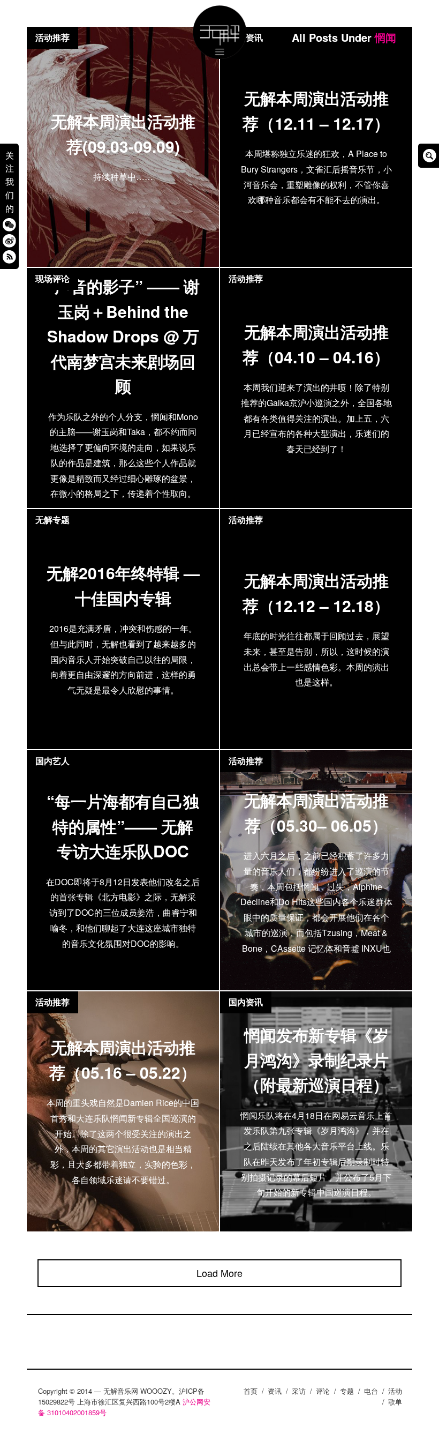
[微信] (9, 224)
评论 (323, 1391)
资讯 (275, 1391)
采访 (299, 1391)
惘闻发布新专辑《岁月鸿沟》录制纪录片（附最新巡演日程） (316, 1059)
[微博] (9, 240)
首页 (251, 1391)
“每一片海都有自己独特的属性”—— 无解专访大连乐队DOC (123, 825)
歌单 (395, 1401)
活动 (395, 1391)
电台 (371, 1391)
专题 (347, 1391)
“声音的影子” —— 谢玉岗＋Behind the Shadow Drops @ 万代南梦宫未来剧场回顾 (123, 335)
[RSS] (9, 256)
